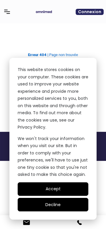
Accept (53, 189)
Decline (53, 205)
